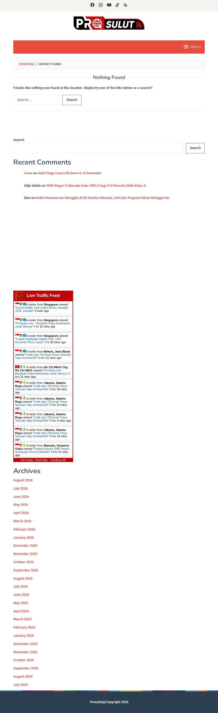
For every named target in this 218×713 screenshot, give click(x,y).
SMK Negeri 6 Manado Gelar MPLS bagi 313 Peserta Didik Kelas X (96, 186)
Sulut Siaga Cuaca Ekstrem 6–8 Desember (69, 173)
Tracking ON (58, 460)
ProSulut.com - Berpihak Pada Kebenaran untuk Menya (40, 372)
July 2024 (20, 685)
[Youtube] (109, 5)
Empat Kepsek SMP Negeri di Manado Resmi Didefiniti (42, 450)
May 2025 (20, 603)
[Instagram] (101, 5)
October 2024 (23, 660)
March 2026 (22, 521)
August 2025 (22, 578)
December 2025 (25, 546)
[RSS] (125, 5)
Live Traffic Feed (43, 295)
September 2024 (25, 668)
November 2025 (25, 554)
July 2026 (20, 488)
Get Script (27, 460)
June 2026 (21, 497)
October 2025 (23, 562)
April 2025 (21, 611)
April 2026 (21, 513)
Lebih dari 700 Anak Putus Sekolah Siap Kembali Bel (41, 387)
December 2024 (25, 644)
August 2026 (22, 480)
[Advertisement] (109, 248)
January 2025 (23, 636)
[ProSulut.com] (109, 23)
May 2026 (20, 505)
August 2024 (22, 676)
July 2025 (20, 586)
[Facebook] (92, 5)
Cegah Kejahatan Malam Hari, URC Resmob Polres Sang (38, 340)
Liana (28, 173)
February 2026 (24, 529)
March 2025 (22, 619)
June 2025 (21, 595)
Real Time (42, 460)
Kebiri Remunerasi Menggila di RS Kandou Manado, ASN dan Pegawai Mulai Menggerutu (102, 198)
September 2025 (25, 570)
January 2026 (23, 538)
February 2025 (24, 627)
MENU (196, 47)
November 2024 (25, 652)
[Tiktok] (117, 5)
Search (18, 140)
